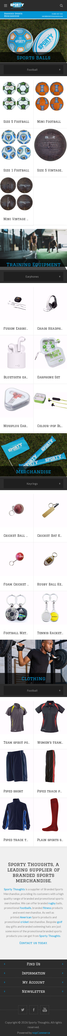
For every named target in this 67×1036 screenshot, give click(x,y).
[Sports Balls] (33, 41)
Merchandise (33, 471)
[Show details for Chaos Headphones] (50, 303)
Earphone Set (48, 377)
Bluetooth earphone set (24, 377)
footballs (25, 908)
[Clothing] (33, 662)
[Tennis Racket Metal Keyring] (50, 608)
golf (59, 922)
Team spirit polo (17, 742)
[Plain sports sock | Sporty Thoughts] (50, 815)
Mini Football (49, 121)
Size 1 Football (16, 170)
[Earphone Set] (50, 352)
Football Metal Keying (23, 633)
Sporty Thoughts (14, 889)
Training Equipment (33, 264)
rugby (52, 903)
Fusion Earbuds (17, 328)
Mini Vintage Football (23, 219)
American (25, 917)
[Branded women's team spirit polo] (50, 717)
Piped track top (17, 840)
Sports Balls (33, 57)
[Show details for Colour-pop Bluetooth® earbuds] (50, 401)
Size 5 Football (16, 121)
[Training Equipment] (33, 248)
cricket (24, 922)
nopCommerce (41, 1032)
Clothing (33, 678)
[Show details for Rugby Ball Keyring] (50, 559)
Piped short (13, 791)
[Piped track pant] (50, 766)
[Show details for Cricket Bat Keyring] (50, 510)
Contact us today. (34, 943)
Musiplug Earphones (21, 426)
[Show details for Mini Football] (50, 96)
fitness (47, 908)
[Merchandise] (33, 455)
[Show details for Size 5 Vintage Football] (50, 145)
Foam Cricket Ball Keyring (26, 584)
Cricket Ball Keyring (21, 535)
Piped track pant (52, 791)
